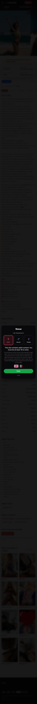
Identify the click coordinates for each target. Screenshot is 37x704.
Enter (18, 371)
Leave (18, 375)
